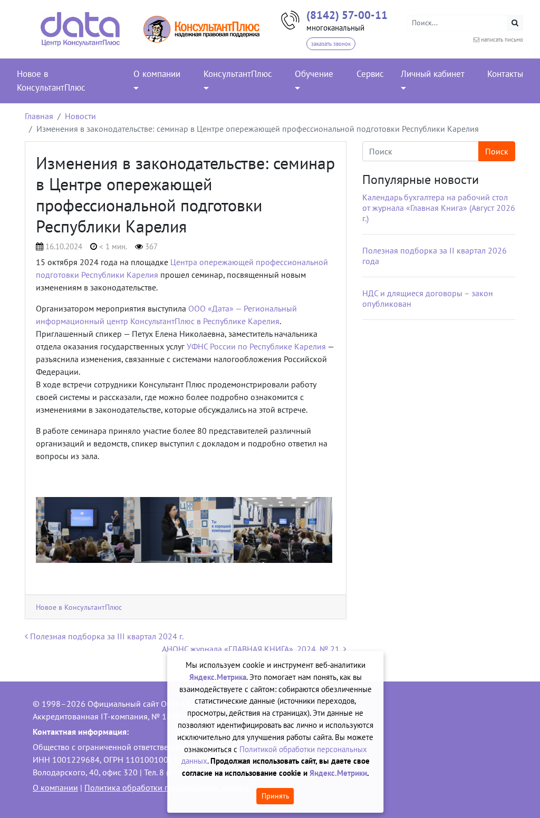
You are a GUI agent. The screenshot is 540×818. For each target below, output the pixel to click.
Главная (39, 116)
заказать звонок (331, 43)
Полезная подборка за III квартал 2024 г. (106, 636)
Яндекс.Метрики (338, 773)
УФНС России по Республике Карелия (256, 346)
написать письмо (502, 39)
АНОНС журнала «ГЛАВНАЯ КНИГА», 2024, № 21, (252, 649)
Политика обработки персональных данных (166, 787)
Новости (80, 116)
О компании (55, 787)
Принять (276, 796)
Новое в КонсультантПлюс (79, 607)
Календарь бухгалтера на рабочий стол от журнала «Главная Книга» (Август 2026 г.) (438, 207)
